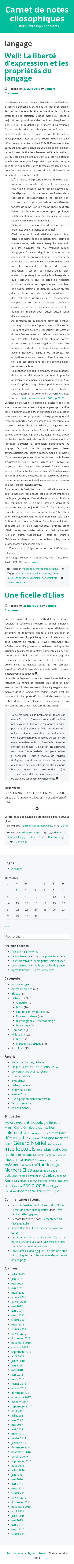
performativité (49, 578)
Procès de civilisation (29, 1175)
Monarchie (30, 1160)
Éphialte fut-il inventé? (24, 952)
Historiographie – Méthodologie (35, 1021)
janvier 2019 (18, 1333)
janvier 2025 (18, 1301)
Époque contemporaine (30, 1012)
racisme (61, 1175)
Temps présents (21, 1103)
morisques (42, 1160)
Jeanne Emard (19, 1094)
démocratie (16, 1138)
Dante (63, 1132)
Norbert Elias (46, 837)
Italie (9, 1154)
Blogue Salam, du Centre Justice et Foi (34, 1067)
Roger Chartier (35, 1180)
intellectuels (20, 1148)
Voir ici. (36, 562)
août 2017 (17, 1411)
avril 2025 (17, 1288)
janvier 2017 (18, 1443)
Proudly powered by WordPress (26, 1553)
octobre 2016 (19, 1456)
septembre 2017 (21, 1406)
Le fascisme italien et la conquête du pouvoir (38, 965)
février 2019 (18, 1329)
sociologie (59, 837)
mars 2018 (17, 1379)
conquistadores (39, 1133)
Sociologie (34, 832)
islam (39, 1149)
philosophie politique (45, 1170)
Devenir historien (21, 1076)
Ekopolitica (18, 1080)
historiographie (54, 1144)
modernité (14, 1159)
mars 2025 (17, 1292)
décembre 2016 (21, 1447)
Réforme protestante (56, 1180)
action (19, 573)
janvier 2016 (18, 1497)
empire (34, 1138)
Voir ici (64, 826)
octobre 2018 (19, 1347)
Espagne (47, 1138)
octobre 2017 (19, 1402)
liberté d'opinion (32, 578)
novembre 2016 (21, 1452)
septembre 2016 (21, 1461)
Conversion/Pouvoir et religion (30, 1071)
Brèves (20, 1039)
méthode (33, 837)
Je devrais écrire (21, 1089)
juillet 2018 (18, 1361)
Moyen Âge (23, 1025)
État (34, 1191)
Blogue (15, 993)
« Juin (8, 926)
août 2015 (17, 1511)
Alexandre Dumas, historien (28, 1062)
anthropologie (36, 1122)
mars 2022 (17, 1315)
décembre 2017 (21, 1393)
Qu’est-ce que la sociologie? (36, 826)
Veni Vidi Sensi (20, 1108)
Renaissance (15, 1180)
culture (53, 1133)
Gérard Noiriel (29, 1143)
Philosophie (28, 568)
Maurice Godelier (56, 1155)
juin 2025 (17, 1279)
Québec (49, 1175)
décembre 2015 (21, 1502)
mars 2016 (17, 1488)
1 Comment (20, 841)
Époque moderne (26, 1016)
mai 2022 (17, 1306)
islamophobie (55, 1149)
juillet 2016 (18, 1470)
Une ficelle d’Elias (34, 595)
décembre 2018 (21, 1338)
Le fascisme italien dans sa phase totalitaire (38, 956)
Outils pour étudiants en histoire (31, 1099)
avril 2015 (17, 1525)
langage (46, 573)
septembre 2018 (21, 1352)
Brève (25, 832)
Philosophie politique (46, 568)
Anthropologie (20, 984)
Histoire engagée (21, 1085)
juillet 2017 (18, 1415)
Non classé (18, 1030)
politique (11, 1175)
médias (11, 1164)
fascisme (61, 1138)
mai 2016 (17, 1479)
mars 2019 (17, 1324)
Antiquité (21, 1002)
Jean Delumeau (25, 1155)
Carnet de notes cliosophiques (37, 14)
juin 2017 (17, 1420)
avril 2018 (17, 1374)
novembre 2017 (21, 1397)
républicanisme (13, 1186)
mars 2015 (17, 1529)
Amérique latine (14, 1123)
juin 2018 (17, 1365)
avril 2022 (17, 1311)
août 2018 (17, 1356)
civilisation (46, 1127)
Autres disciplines (21, 989)
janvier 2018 (18, 1388)
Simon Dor (18, 1228)
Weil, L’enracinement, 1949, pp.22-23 (43, 398)
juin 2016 (17, 1475)
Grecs (9, 1144)
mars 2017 (17, 1434)
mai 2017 (17, 1424)
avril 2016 (17, 1484)
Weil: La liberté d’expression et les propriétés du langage (36, 67)
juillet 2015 (18, 1516)
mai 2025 (17, 1283)
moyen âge (53, 1160)
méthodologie (46, 1165)
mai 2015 (17, 1520)
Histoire (16, 998)
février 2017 (18, 1438)
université (24, 1191)
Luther (41, 1155)
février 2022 (18, 1320)
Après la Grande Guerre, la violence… (34, 970)
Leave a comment (16, 582)
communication (32, 573)
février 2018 (18, 1383)
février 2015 (18, 1534)
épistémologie (48, 1190)
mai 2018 (17, 1370)
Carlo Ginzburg (26, 1127)
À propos (17, 869)
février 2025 (18, 1297)
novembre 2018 (21, 1342)
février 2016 (18, 1493)
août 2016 (17, 1465)
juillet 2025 (18, 1274)
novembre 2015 (21, 1506)
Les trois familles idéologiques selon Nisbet (38, 961)
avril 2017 (17, 1429)
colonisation (17, 1132)
